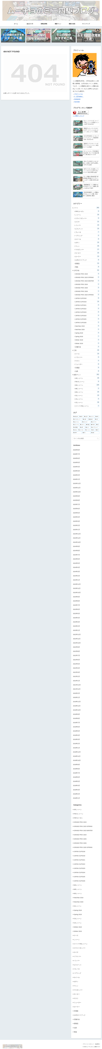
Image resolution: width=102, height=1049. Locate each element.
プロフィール (78, 94)
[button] (97, 438)
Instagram (77, 99)
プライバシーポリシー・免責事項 (91, 1044)
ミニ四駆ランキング (78, 116)
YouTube (77, 102)
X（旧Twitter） (79, 96)
